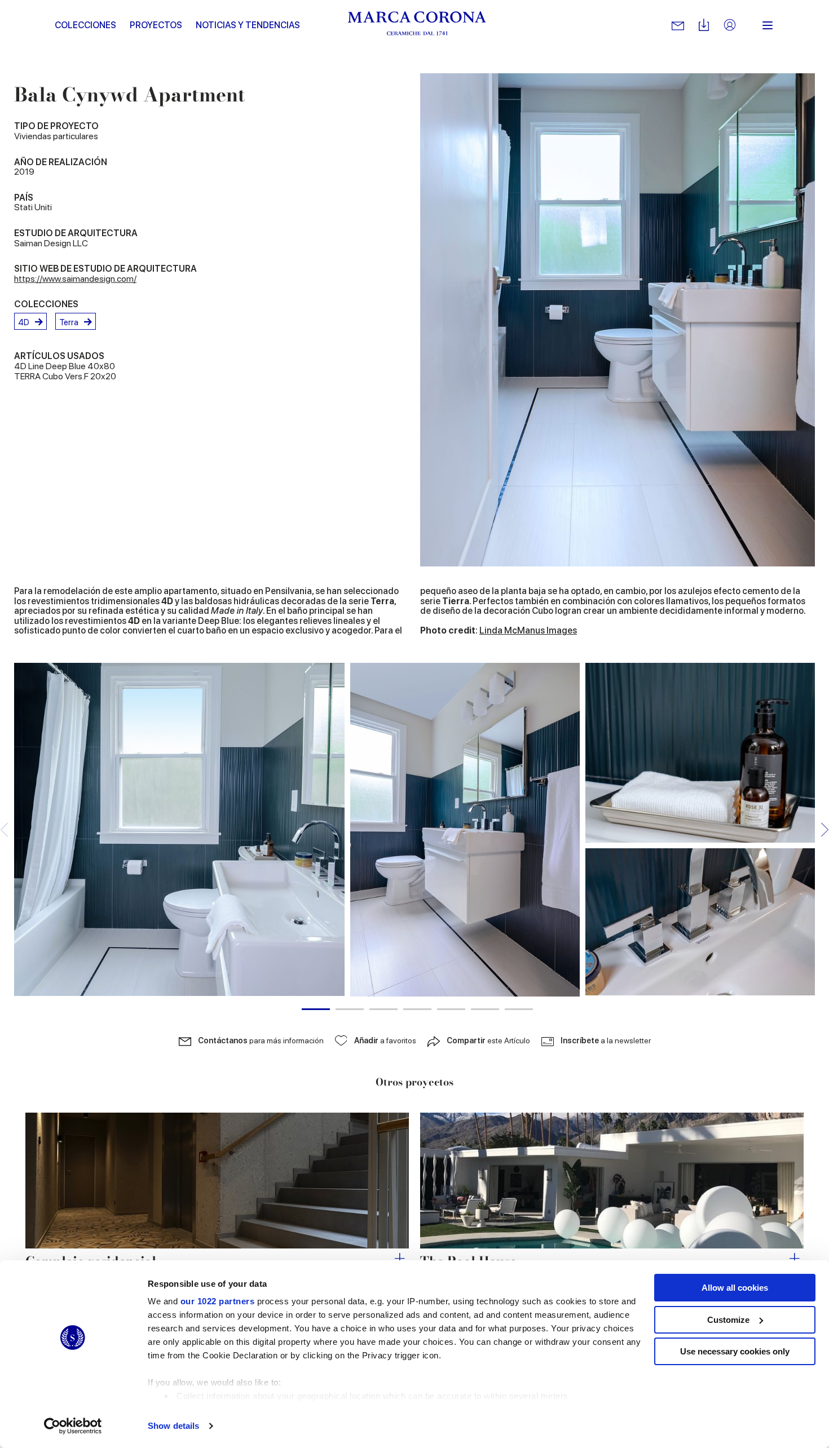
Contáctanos (261, 1040)
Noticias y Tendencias (248, 25)
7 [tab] (519, 1009)
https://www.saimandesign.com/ (75, 278)
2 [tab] (350, 1009)
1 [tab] (316, 1009)
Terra (68, 322)
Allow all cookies (735, 1287)
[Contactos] (678, 25)
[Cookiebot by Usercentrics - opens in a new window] (73, 1426)
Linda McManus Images (528, 630)
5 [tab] (451, 1009)
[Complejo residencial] (217, 1180)
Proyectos (156, 25)
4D (23, 322)
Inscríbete (606, 1040)
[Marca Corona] (417, 25)
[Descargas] (704, 25)
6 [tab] (485, 1009)
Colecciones (85, 25)
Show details (173, 1426)
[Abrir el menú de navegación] (767, 25)
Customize (728, 1320)
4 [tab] (417, 1009)
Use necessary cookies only (735, 1351)
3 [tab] (383, 1009)
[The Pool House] (612, 1180)
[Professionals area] (729, 25)
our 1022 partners (217, 1301)
